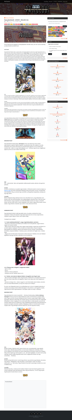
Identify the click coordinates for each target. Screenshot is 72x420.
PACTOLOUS (7, 1)
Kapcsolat (65, 1)
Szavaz (50, 54)
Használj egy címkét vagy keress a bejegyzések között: (57, 21)
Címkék (55, 1)
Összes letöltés (63, 140)
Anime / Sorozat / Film (8, 22)
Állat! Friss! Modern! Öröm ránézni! (55, 46)
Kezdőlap (46, 1)
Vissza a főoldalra (9, 18)
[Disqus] (25, 395)
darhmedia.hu (36, 417)
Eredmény (64, 54)
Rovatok (51, 1)
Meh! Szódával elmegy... (53, 48)
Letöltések (60, 1)
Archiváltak (65, 57)
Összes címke (63, 38)
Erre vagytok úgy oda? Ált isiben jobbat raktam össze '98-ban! (58, 51)
